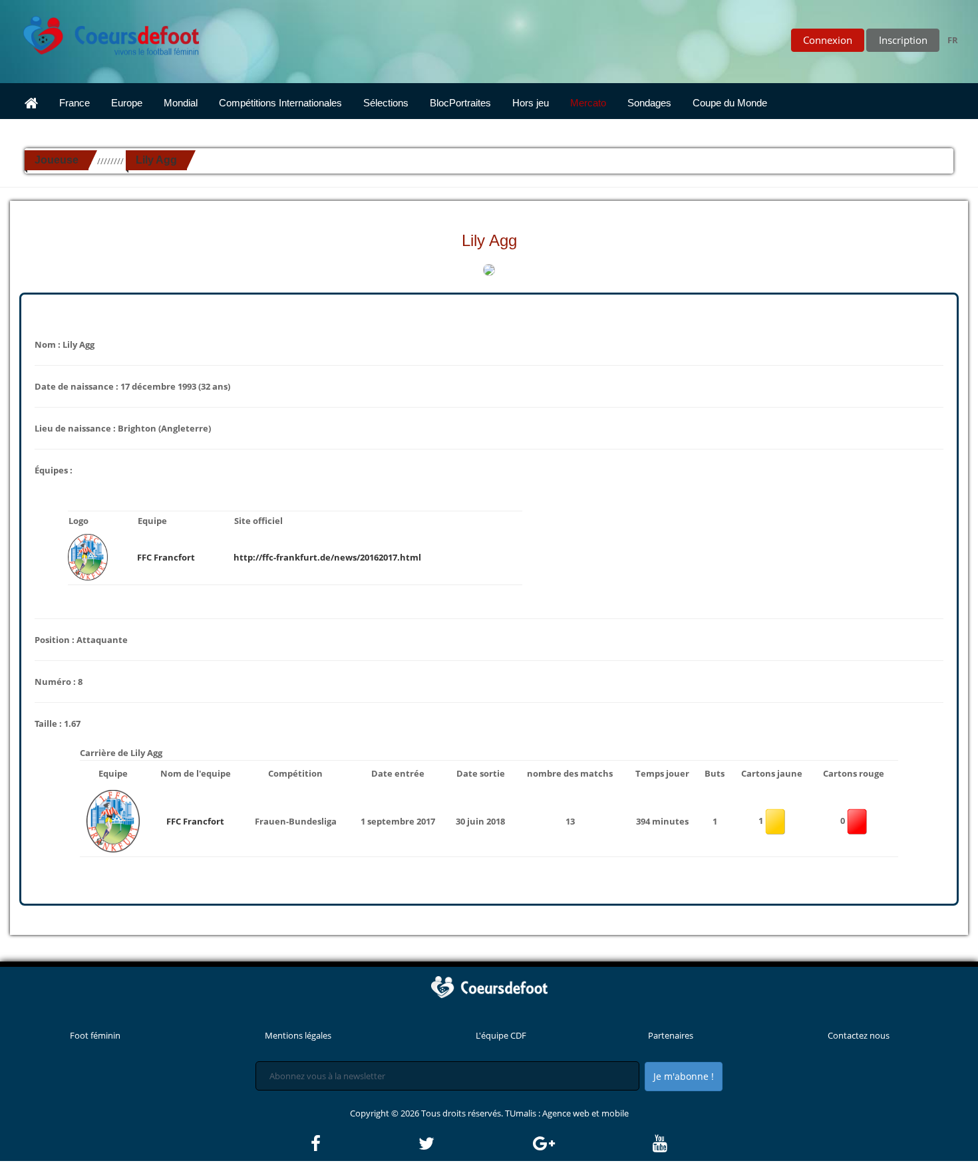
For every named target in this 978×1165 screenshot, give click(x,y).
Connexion (827, 40)
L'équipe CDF (501, 1035)
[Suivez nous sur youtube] (660, 1143)
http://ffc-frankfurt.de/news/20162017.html (327, 557)
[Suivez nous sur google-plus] (592, 1143)
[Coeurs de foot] (102, 32)
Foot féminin (95, 1035)
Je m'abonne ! (683, 1076)
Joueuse (57, 160)
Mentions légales (298, 1035)
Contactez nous (859, 1035)
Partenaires (670, 1035)
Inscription (903, 40)
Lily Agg (156, 160)
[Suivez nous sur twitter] (474, 1143)
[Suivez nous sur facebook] (363, 1143)
